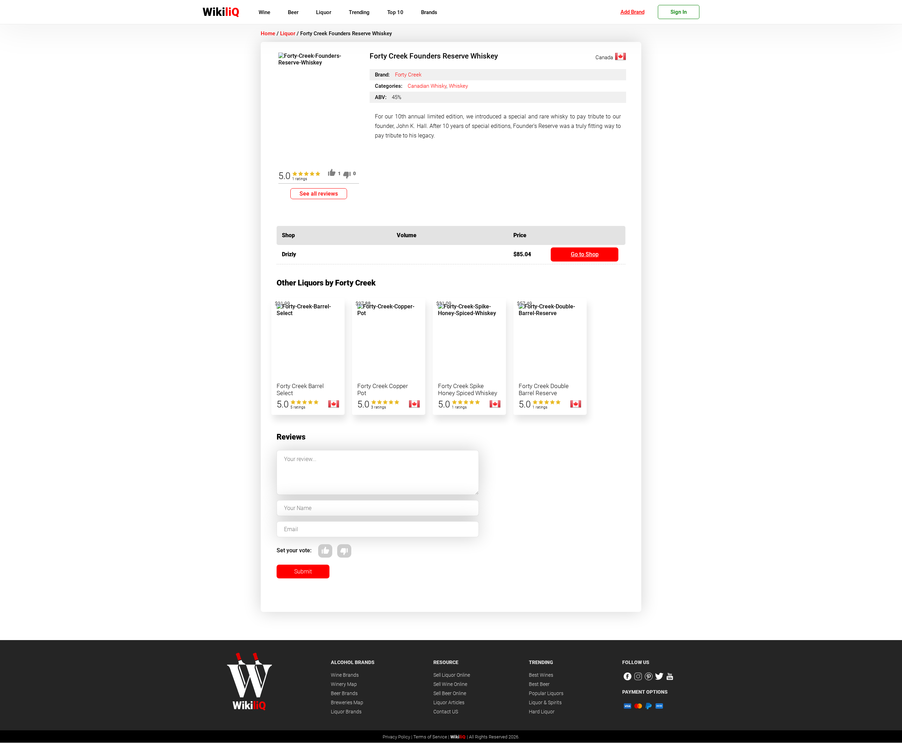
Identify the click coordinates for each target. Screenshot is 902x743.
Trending (359, 12)
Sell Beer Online (449, 693)
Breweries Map (347, 702)
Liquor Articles (448, 702)
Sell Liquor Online (451, 675)
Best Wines (541, 675)
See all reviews (318, 193)
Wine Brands (345, 675)
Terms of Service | (431, 736)
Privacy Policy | (398, 736)
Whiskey (458, 86)
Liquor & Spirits (545, 702)
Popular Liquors (546, 693)
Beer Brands (344, 693)
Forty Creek (408, 75)
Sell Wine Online (450, 684)
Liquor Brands (346, 711)
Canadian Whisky (427, 86)
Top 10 (395, 12)
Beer (293, 12)
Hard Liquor (542, 711)
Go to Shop (585, 254)
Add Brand (632, 12)
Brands (429, 12)
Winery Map (344, 684)
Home (268, 33)
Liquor (323, 12)
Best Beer (539, 684)
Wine (264, 12)
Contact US (445, 711)
